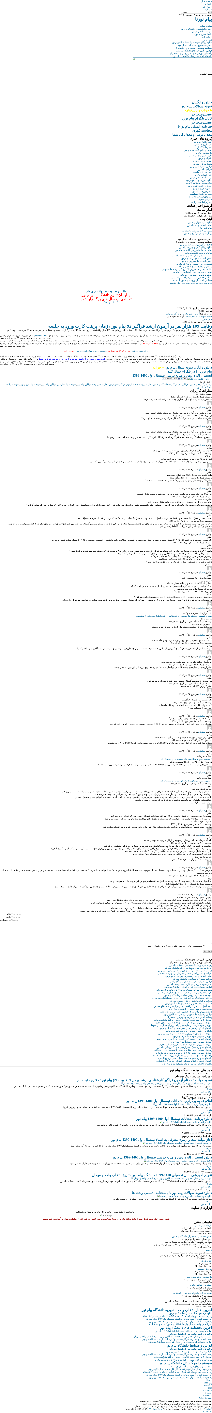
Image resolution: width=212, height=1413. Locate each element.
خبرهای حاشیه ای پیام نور (200, 185)
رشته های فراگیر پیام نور (200, 1285)
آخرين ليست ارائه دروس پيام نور (196, 261)
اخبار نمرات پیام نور (202, 175)
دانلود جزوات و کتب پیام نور (199, 180)
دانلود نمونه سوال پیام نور (200, 222)
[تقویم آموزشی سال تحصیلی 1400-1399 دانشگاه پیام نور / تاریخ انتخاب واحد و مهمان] (171, 1178)
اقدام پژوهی (206, 1261)
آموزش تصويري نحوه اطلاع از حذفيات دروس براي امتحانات (183, 1053)
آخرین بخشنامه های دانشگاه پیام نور (186, 1328)
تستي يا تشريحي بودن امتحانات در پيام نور (192, 272)
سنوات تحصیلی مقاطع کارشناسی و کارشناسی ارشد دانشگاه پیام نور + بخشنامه (174, 616)
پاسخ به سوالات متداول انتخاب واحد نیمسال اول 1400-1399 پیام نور (180, 1321)
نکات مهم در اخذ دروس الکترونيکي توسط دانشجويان (187, 269)
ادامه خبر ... (206, 1091)
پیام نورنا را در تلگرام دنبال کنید (189, 371)
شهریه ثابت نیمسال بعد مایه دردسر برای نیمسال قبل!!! (186, 759)
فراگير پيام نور (173, 313)
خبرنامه (208, 9)
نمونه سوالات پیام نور (202, 31)
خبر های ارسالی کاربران (200, 196)
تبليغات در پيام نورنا (203, 1225)
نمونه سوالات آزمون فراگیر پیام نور (59, 384)
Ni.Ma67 (208, 1409)
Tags (210, 1388)
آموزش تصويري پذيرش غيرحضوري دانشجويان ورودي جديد (184, 1022)
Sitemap (208, 1393)
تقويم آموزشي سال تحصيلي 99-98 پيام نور (192, 255)
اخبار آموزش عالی (203, 144)
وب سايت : (5, 920)
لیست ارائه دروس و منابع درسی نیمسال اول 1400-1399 (172, 375)
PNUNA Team (155, 1409)
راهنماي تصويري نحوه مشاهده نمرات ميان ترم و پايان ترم (184, 1058)
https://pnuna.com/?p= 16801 (198, 316)
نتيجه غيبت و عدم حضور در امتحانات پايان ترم (190, 1009)
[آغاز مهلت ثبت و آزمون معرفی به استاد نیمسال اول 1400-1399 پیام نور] (177, 1143)
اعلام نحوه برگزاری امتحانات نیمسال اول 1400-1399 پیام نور (169, 1101)
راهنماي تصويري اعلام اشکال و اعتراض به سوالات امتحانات (184, 1061)
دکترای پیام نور (205, 158)
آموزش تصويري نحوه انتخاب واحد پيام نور (192, 1036)
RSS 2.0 (208, 1382)
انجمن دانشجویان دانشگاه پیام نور (196, 29)
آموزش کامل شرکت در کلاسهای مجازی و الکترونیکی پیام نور (183, 1020)
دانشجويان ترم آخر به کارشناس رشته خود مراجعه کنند (186, 1011)
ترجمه (209, 1250)
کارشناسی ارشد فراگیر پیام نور (92, 384)
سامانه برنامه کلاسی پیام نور (198, 253)
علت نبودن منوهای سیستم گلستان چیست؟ (191, 1366)
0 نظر (209, 1089)
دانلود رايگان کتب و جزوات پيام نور (195, 247)
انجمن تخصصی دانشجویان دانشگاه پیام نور (192, 1236)
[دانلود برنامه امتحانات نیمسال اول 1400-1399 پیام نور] (186, 1122)
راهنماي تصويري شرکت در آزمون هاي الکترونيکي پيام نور (184, 1047)
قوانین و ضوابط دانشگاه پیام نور (189, 1345)
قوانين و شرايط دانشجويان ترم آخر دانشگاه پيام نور (188, 1014)
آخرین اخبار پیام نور (203, 142)
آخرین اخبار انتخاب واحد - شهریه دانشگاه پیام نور (177, 1310)
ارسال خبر (207, 7)
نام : (9, 914)
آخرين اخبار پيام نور (190, 313)
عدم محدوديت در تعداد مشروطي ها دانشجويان (190, 283)
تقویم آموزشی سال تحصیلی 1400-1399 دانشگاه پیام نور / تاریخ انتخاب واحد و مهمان (152, 1175)
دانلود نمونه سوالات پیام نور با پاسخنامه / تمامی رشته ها (172, 1193)
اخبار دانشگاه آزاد (204, 147)
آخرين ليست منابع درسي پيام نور (196, 258)
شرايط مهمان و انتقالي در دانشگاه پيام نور (192, 979)
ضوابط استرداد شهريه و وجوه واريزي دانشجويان (189, 1017)
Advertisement (205, 1398)
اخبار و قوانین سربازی (201, 202)
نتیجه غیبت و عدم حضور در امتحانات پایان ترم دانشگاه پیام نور (182, 1360)
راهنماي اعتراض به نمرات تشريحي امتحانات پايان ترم (187, 1063)
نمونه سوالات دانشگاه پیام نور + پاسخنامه (192, 1293)
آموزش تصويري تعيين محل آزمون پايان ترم (191, 1042)
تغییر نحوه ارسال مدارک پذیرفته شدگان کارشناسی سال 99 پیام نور (180, 1369)
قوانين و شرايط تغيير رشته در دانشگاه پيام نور (190, 981)
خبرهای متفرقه (204, 199)
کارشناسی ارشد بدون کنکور (198, 1277)
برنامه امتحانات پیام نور (201, 177)
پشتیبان (202, 407)
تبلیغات (208, 4)
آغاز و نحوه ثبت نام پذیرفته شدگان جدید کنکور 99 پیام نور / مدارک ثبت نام (177, 1316)
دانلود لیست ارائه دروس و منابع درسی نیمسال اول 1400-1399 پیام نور (162, 1157)
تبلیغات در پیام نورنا (203, 34)
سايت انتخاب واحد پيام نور (199, 225)
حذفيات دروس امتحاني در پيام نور (196, 275)
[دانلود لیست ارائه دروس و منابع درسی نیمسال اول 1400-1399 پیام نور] (178, 1160)
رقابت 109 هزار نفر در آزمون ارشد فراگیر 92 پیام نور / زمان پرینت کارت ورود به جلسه (130, 326)
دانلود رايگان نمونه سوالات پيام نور (196, 244)
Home (209, 1380)
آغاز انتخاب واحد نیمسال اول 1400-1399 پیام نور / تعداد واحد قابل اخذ (179, 1324)
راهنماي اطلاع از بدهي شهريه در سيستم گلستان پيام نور (185, 1028)
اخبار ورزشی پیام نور (202, 191)
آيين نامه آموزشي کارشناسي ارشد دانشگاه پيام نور (188, 968)
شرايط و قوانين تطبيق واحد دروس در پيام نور (190, 1001)
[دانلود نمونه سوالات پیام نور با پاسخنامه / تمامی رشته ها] (184, 1196)
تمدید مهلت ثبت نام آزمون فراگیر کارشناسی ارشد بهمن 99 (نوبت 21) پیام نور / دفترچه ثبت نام (144, 1080)
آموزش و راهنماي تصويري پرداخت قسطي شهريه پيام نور (185, 1033)
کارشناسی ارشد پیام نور (200, 155)
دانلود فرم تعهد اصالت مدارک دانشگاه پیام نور (190, 1313)
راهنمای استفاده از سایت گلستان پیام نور (192, 56)
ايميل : (8, 917)
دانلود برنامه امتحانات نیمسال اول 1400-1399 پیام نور (174, 1119)
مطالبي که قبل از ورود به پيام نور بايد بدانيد (191, 277)
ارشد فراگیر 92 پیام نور (201, 384)
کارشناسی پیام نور (203, 153)
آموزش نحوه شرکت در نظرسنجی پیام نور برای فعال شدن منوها (181, 1025)
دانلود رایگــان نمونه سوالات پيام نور (196, 106)
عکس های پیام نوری (202, 188)
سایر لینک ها (206, 228)
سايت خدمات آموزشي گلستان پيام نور (194, 250)
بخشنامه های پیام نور (202, 164)
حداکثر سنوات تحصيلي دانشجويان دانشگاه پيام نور (188, 1003)
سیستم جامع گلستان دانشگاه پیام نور (185, 1363)
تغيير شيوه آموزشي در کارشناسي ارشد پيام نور (189, 984)
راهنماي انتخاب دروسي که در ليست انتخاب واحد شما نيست (184, 1039)
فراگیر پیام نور (205, 169)
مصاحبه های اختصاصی (201, 194)
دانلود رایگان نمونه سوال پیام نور (182, 367)
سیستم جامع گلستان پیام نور (198, 150)
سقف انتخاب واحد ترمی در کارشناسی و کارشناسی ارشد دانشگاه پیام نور (177, 1339)
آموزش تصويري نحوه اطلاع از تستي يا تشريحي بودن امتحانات (183, 1050)
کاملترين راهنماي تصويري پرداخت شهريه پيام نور (189, 1031)
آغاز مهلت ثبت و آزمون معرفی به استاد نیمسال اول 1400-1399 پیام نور (161, 1139)
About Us (207, 1390)
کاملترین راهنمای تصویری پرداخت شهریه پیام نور (189, 1351)
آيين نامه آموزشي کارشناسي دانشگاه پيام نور (190, 965)
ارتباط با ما (207, 37)
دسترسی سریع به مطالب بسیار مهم (195, 45)
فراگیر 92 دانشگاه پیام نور (165, 384)
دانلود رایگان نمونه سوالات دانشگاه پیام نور (192, 42)
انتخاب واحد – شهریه (202, 161)
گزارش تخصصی (204, 1269)
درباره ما (208, 39)
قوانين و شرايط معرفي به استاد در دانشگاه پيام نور (188, 987)
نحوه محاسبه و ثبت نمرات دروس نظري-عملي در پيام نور (185, 992)
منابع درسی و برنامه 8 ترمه (199, 183)
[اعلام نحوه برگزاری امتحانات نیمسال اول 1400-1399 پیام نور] (182, 1104)
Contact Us (207, 1395)
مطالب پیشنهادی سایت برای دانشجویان (193, 48)
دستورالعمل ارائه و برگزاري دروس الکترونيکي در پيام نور (185, 970)
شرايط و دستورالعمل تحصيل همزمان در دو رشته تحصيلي (185, 973)
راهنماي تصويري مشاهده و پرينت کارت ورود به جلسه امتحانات (182, 1055)
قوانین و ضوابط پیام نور (201, 166)
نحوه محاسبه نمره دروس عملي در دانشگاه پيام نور (188, 995)
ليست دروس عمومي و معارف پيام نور (193, 264)
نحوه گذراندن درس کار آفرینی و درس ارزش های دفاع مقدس (183, 1006)
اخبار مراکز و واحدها (202, 172)
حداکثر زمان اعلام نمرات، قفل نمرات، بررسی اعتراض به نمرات (181, 998)
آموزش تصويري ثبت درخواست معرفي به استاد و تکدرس (185, 1044)
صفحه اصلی (206, 1)
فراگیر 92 (183, 384)
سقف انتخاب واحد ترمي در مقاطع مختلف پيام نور (188, 976)
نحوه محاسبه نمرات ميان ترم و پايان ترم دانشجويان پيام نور (184, 990)
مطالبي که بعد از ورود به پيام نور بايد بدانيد (192, 280)
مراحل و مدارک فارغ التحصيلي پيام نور (193, 266)
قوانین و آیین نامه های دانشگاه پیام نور (194, 50)
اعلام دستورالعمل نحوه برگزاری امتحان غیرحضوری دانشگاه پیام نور (180, 1342)
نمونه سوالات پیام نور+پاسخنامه (197, 230)
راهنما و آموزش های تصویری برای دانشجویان (190, 53)
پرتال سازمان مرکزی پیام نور (198, 233)
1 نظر (209, 1110)
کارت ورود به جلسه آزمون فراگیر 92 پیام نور (130, 384)
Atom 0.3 (207, 1385)
